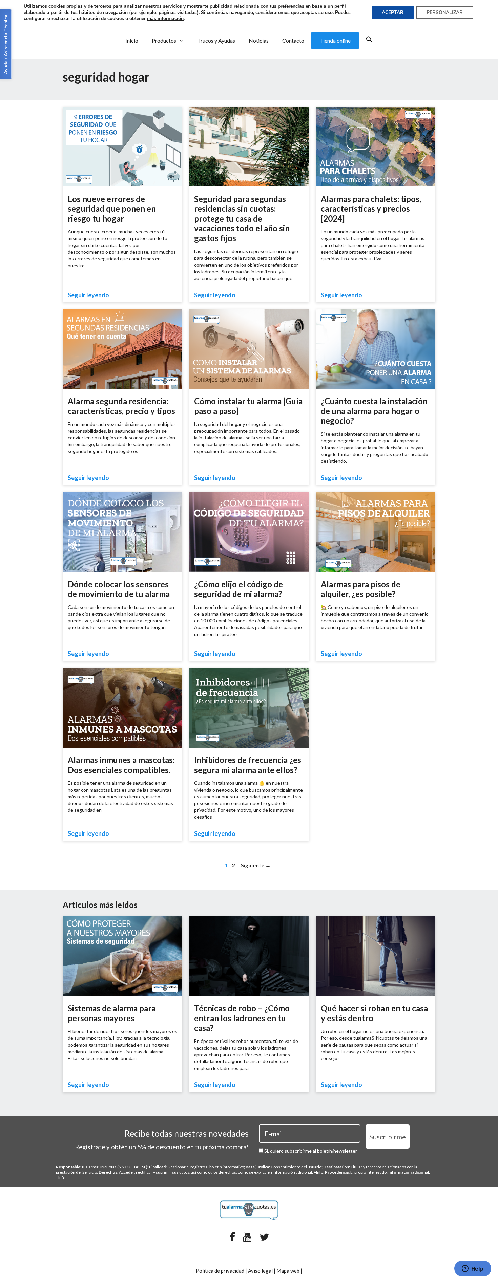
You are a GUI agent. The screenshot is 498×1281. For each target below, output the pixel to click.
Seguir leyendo (88, 295)
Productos (164, 40)
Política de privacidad (220, 1270)
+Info (318, 1172)
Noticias (259, 40)
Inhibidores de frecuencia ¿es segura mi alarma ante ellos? (247, 765)
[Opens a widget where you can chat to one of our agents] (472, 1269)
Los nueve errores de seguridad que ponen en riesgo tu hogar (112, 208)
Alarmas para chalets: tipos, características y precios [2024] (371, 208)
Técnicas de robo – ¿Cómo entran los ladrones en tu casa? (242, 1018)
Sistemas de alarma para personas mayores (111, 1013)
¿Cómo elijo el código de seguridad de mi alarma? (238, 589)
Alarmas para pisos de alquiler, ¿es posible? (360, 589)
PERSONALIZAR (445, 12)
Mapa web (287, 1270)
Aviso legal (260, 1270)
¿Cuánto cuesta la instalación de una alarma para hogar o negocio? (374, 411)
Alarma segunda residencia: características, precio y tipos (121, 406)
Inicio (131, 40)
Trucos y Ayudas (216, 40)
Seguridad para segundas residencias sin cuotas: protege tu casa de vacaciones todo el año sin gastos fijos (242, 218)
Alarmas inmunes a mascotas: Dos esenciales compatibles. (121, 765)
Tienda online (335, 40)
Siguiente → (256, 865)
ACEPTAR (392, 12)
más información (165, 18)
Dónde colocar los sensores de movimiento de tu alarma (119, 589)
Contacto (293, 40)
